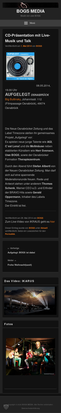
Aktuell (44, 227)
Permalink (10, 233)
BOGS (39, 45)
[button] (6, 407)
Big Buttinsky (13, 99)
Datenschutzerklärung (31, 408)
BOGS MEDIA (30, 11)
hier (52, 221)
